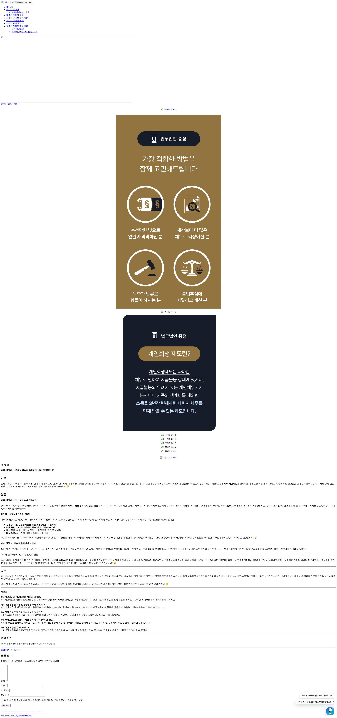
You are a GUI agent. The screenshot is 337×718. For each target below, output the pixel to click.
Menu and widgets (24, 2)
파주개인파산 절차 (15, 15)
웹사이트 (5, 695)
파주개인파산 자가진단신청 (24, 32)
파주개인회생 (18, 29)
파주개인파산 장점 (20, 12)
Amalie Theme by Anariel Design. (17, 716)
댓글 (4, 680)
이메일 (5, 690)
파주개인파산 (12, 9)
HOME (9, 7)
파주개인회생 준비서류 (17, 26)
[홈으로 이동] (168, 109)
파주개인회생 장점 (15, 23)
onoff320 (5, 650)
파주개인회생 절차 (15, 20)
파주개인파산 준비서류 (17, 18)
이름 (4, 685)
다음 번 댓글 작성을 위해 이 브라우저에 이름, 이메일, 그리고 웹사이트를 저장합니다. (43, 700)
